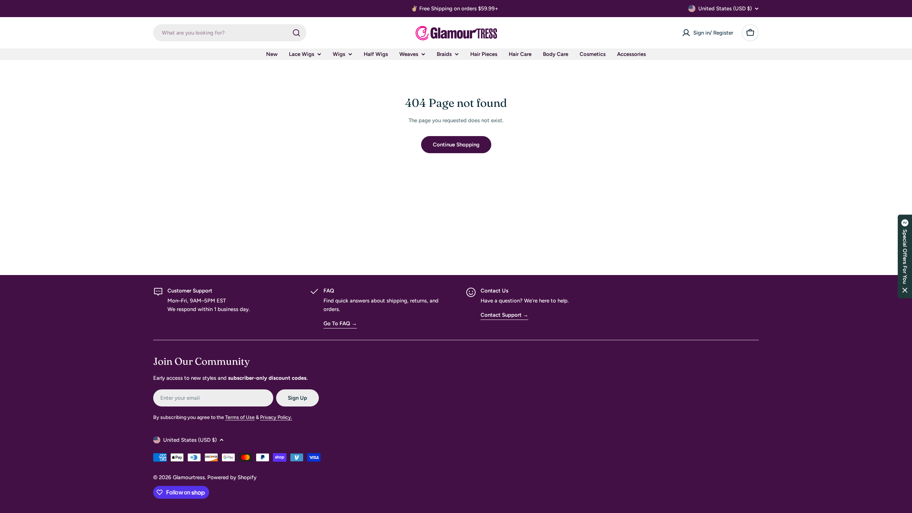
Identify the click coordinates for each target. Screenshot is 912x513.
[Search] (296, 32)
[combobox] (229, 32)
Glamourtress (189, 477)
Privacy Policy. (276, 417)
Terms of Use (240, 417)
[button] (905, 257)
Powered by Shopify (231, 477)
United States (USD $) (725, 8)
